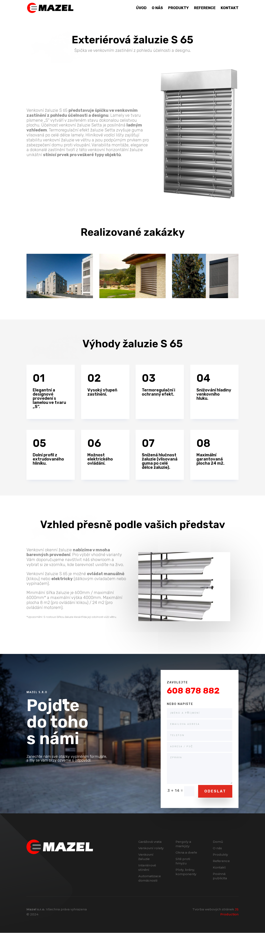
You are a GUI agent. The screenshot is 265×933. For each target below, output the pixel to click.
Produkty (178, 8)
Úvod (141, 8)
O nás (157, 8)
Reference (205, 8)
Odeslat (215, 791)
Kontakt (229, 8)
